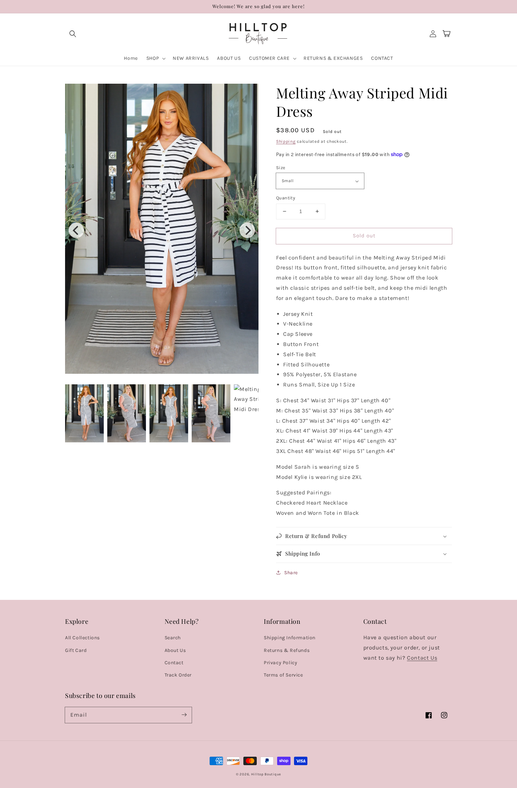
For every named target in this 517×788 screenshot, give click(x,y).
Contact (174, 663)
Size (281, 167)
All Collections (82, 638)
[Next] (247, 230)
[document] (161, 230)
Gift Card (76, 650)
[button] (73, 33)
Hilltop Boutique (266, 774)
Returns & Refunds (286, 650)
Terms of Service (283, 675)
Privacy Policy (280, 663)
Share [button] (291, 573)
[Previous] (76, 230)
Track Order (178, 675)
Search (173, 638)
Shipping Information (289, 638)
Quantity (285, 197)
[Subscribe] (184, 715)
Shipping (286, 141)
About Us (175, 650)
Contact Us (422, 657)
